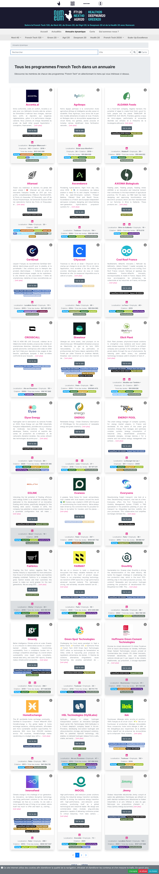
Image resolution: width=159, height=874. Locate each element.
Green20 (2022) (42, 524)
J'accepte (133, 871)
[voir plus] (38, 125)
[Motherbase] (100, 3)
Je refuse (143, 871)
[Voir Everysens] (145, 478)
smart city (47, 230)
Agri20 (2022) (79, 136)
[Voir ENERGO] (98, 403)
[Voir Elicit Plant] (145, 323)
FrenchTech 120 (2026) (117, 368)
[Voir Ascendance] (98, 169)
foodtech (130, 157)
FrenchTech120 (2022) (41, 293)
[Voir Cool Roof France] (145, 245)
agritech (74, 157)
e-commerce (42, 311)
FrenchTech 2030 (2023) (32, 136)
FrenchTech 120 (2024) (41, 291)
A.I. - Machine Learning (38, 157)
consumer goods (30, 311)
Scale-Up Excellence (126, 524)
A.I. (27, 157)
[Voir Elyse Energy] (50, 403)
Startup (16, 154)
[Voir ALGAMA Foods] (145, 90)
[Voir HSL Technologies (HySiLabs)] (98, 700)
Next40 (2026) (42, 826)
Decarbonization (32, 160)
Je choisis (153, 871)
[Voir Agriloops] (98, 90)
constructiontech (27, 154)
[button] (16, 37)
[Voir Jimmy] (145, 776)
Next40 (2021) (88, 286)
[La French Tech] (59, 3)
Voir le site (32, 130)
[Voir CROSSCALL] (50, 323)
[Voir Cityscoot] (98, 245)
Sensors (32, 236)
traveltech (76, 543)
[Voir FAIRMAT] (98, 551)
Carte (144, 52)
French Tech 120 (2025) (23, 291)
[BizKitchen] (87, 3)
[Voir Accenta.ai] (50, 90)
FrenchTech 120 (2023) (23, 293)
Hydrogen (44, 470)
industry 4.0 (123, 847)
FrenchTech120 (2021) (32, 295)
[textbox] (115, 52)
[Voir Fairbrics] (50, 551)
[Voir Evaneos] (98, 478)
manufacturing (133, 233)
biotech (70, 692)
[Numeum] (73, 3)
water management (120, 394)
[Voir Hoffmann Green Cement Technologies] (145, 624)
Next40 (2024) (72, 376)
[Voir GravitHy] (145, 551)
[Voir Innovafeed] (50, 776)
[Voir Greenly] (50, 624)
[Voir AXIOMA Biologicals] (145, 169)
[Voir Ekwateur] (98, 323)
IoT (50, 233)
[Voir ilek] (145, 700)
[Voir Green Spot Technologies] (98, 624)
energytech (46, 154)
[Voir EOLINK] (50, 478)
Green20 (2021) (127, 136)
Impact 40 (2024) (136, 293)
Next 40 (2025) (88, 373)
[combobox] (115, 52)
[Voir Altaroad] (50, 169)
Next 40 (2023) (44, 829)
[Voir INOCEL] (98, 776)
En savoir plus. (142, 867)
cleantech (37, 154)
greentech (21, 157)
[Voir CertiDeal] (50, 245)
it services (29, 394)
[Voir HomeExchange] (50, 700)
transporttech (74, 311)
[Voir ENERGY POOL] (145, 403)
